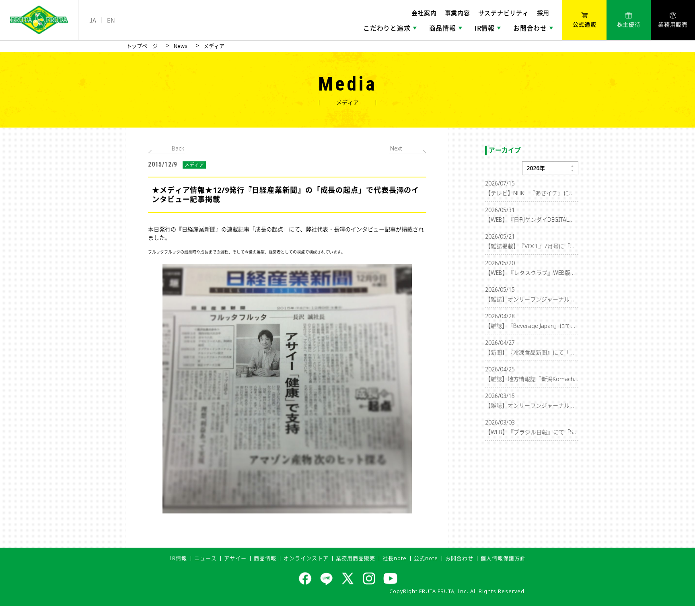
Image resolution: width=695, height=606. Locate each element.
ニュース (205, 558)
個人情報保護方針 (503, 558)
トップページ (142, 45)
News (180, 45)
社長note (394, 558)
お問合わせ (459, 558)
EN (111, 20)
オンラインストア (306, 558)
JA (92, 20)
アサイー (235, 558)
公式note (426, 558)
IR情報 (178, 558)
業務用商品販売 (355, 558)
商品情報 (265, 558)
